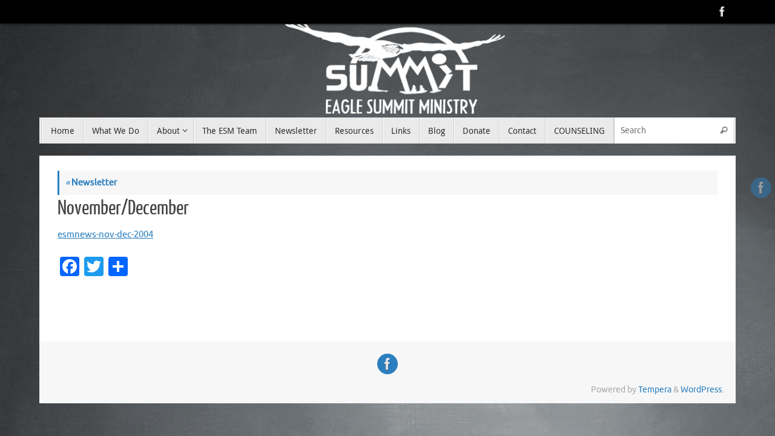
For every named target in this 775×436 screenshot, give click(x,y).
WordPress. (702, 390)
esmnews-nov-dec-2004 (105, 234)
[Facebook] (721, 11)
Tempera (654, 390)
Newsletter (91, 182)
